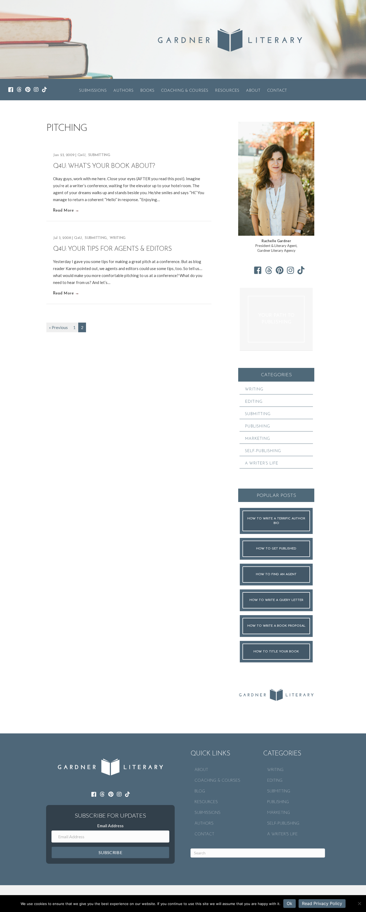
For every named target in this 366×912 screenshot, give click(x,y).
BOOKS (147, 91)
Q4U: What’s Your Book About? (104, 166)
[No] (359, 903)
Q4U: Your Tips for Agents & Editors (112, 249)
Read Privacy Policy (322, 903)
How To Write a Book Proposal (276, 625)
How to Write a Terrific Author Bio (276, 521)
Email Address (110, 825)
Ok (289, 903)
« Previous (58, 327)
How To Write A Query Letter (276, 600)
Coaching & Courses (184, 91)
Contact (277, 91)
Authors (123, 91)
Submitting (99, 155)
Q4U (81, 155)
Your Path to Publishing (276, 319)
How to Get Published (276, 548)
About (253, 91)
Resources (227, 91)
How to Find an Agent (276, 574)
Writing (118, 238)
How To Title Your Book (276, 651)
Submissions (93, 91)
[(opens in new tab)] (276, 694)
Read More (66, 211)
